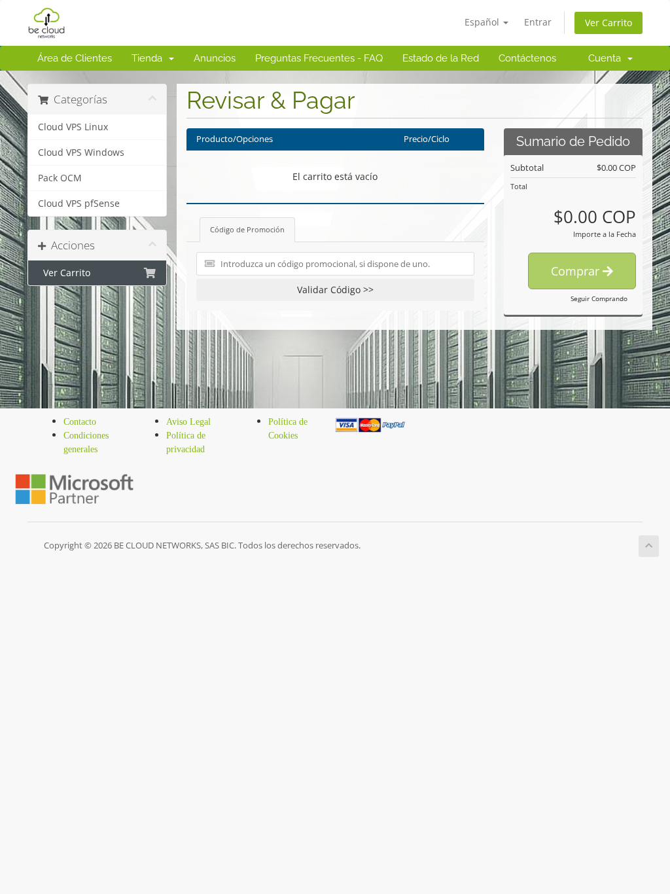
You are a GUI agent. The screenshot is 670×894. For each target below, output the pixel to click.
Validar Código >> (335, 289)
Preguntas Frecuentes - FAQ (319, 58)
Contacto (79, 422)
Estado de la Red (440, 58)
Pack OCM (60, 178)
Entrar (538, 22)
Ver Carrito (608, 22)
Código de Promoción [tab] (247, 229)
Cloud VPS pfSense (79, 203)
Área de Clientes (74, 58)
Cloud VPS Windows (81, 152)
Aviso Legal (188, 422)
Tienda (150, 58)
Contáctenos (527, 58)
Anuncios (215, 58)
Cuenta (607, 58)
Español (483, 22)
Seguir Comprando (599, 298)
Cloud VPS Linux (73, 127)
